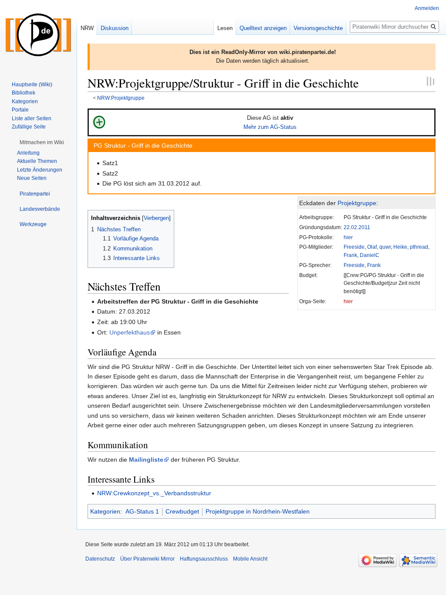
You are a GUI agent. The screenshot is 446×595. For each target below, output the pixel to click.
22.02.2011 (357, 227)
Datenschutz (100, 559)
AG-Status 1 (142, 511)
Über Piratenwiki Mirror (147, 559)
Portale (20, 110)
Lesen (225, 28)
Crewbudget (182, 511)
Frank (350, 255)
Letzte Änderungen (39, 170)
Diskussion (114, 28)
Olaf (372, 247)
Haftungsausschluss (204, 559)
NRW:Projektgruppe (121, 98)
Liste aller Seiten (31, 118)
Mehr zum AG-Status (270, 127)
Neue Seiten (32, 178)
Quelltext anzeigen (263, 28)
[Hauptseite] (38, 35)
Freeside (354, 247)
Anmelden (427, 8)
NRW (87, 28)
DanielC (369, 255)
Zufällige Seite (29, 127)
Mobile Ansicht (250, 559)
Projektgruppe (357, 202)
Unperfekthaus (129, 332)
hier (348, 237)
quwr (385, 247)
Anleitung (28, 153)
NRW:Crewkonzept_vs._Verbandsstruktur (154, 493)
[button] (42, 142)
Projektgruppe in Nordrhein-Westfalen (258, 511)
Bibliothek (23, 93)
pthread (419, 247)
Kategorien (105, 511)
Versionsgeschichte (318, 28)
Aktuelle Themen (37, 161)
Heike (400, 247)
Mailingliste (146, 459)
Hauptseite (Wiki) (32, 84)
